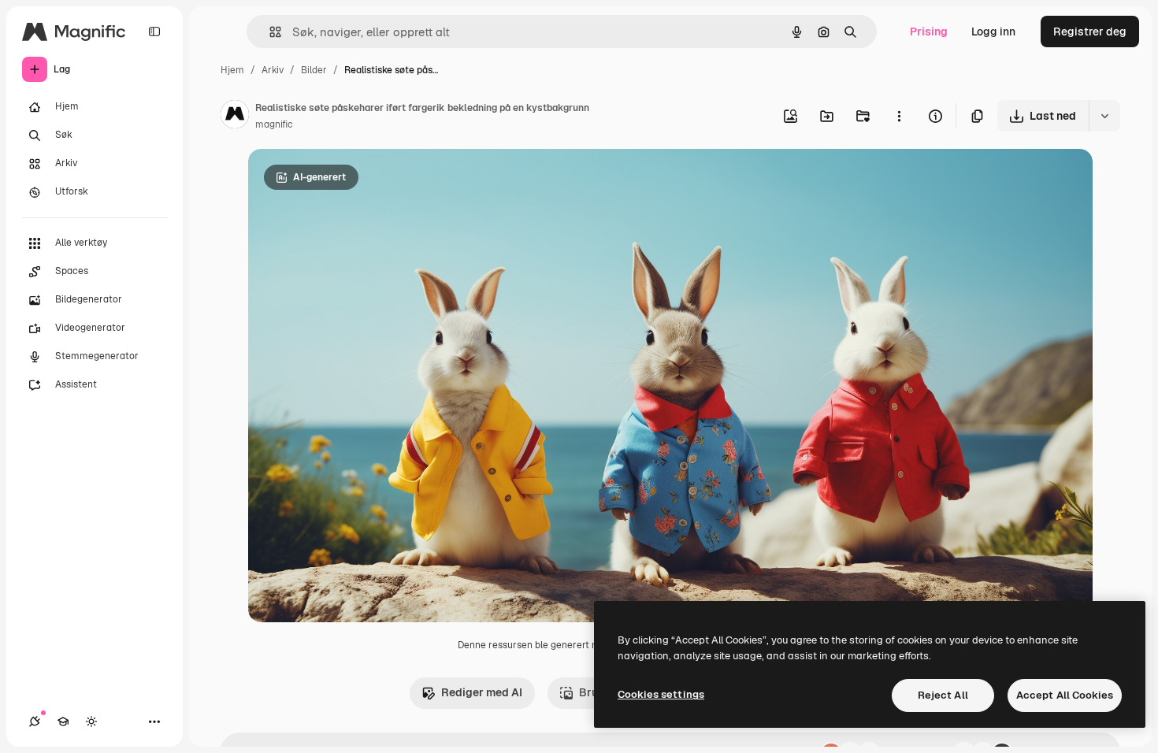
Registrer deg (1089, 31)
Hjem (232, 70)
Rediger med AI (481, 692)
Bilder (314, 70)
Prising (929, 31)
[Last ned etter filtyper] (1104, 116)
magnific (274, 124)
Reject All (943, 695)
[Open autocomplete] (269, 32)
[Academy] (63, 721)
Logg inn (993, 31)
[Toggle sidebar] (154, 31)
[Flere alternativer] (899, 116)
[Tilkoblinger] (34, 721)
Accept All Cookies (1064, 695)
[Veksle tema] (91, 721)
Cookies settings (661, 694)
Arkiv (273, 70)
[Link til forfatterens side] (235, 116)
